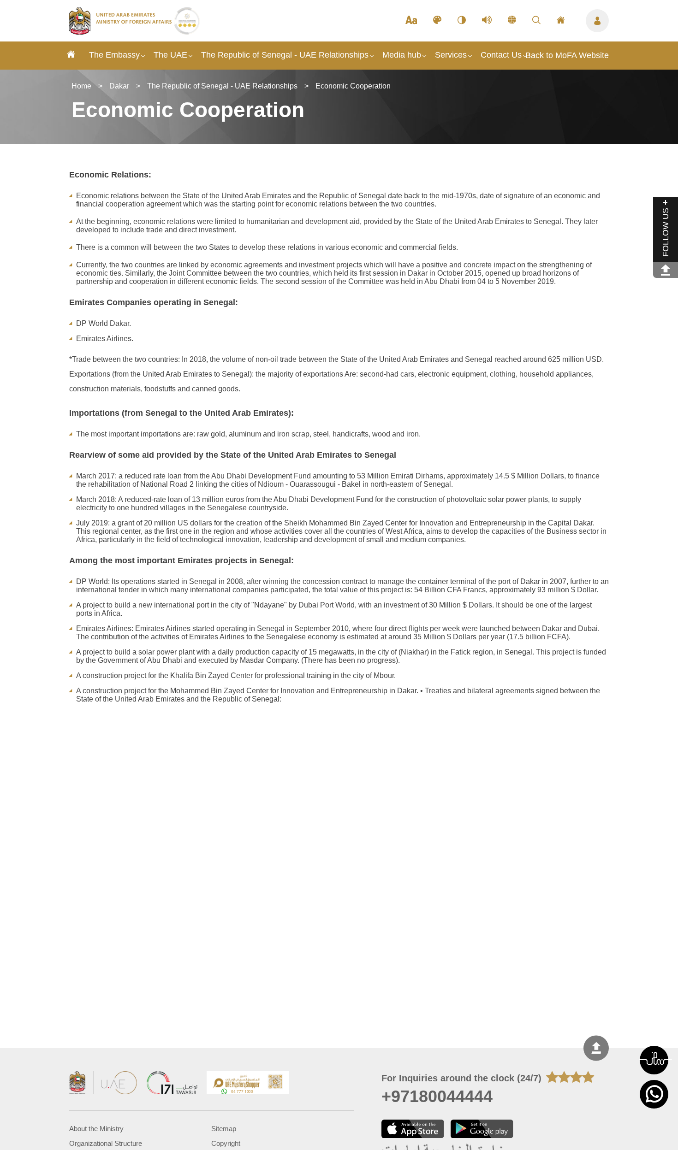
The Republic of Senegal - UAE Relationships (285, 54)
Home (81, 86)
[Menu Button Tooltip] (597, 20)
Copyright (225, 1143)
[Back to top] (596, 1048)
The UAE (170, 54)
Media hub (401, 54)
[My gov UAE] (172, 1084)
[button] (654, 1060)
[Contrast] (462, 21)
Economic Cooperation (353, 86)
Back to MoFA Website (567, 55)
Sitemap (223, 1128)
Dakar (119, 86)
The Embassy (114, 54)
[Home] (71, 55)
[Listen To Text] (487, 21)
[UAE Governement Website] (103, 1084)
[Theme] (437, 21)
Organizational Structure (105, 1143)
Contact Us (501, 54)
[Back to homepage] (121, 31)
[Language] (512, 21)
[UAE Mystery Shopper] (248, 1084)
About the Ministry (96, 1128)
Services (451, 54)
